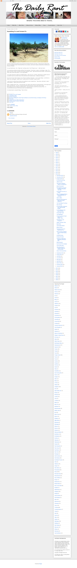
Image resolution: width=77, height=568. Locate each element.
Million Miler (57, 420)
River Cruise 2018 (58, 485)
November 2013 (60, 177)
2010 (57, 271)
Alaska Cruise (57, 289)
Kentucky (56, 394)
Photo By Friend (58, 473)
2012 (57, 268)
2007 (57, 276)
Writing (56, 529)
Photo (17, 105)
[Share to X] (9, 107)
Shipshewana (57, 489)
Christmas (56, 309)
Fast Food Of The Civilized (62, 243)
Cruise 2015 (57, 321)
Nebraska (56, 440)
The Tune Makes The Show (62, 203)
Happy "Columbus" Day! (61, 222)
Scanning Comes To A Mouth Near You (61, 229)
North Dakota (57, 457)
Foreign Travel (57, 354)
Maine (56, 402)
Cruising (56, 323)
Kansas (56, 392)
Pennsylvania (57, 469)
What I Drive (21, 25)
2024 (57, 155)
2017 (57, 167)
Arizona (11, 105)
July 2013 (59, 256)
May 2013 (59, 259)
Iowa (55, 388)
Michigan (56, 418)
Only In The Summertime (61, 250)
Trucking (56, 507)
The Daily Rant (64, 37)
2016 (57, 169)
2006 (57, 278)
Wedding (56, 523)
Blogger (40, 563)
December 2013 (60, 175)
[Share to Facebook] (11, 107)
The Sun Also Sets (60, 245)
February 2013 (60, 264)
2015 (57, 170)
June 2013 (59, 257)
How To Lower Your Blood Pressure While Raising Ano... (61, 232)
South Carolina (57, 495)
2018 (57, 165)
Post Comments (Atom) (31, 126)
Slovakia (56, 493)
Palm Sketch (57, 467)
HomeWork (57, 370)
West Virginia (57, 525)
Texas (56, 505)
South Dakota (57, 497)
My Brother (57, 434)
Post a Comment (11, 118)
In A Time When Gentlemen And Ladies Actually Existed (62, 207)
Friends (56, 360)
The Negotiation (60, 214)
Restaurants (57, 481)
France (56, 356)
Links (56, 398)
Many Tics (56, 404)
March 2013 (59, 262)
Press (44, 25)
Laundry (56, 396)
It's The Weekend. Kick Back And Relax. (61, 211)
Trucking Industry (58, 509)
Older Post (48, 123)
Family (56, 349)
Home (8, 25)
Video (56, 517)
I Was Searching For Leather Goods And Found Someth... (61, 248)
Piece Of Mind (57, 477)
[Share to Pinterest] (12, 107)
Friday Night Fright (60, 212)
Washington (57, 521)
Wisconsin (56, 527)
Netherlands (57, 442)
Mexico (56, 416)
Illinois (56, 380)
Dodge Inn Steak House (59, 335)
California (56, 303)
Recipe (56, 479)
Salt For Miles (59, 197)
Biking (56, 299)
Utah (55, 513)
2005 (57, 279)
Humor (56, 374)
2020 (57, 162)
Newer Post (9, 123)
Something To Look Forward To (60, 220)
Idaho (56, 378)
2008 (57, 274)
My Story (56, 438)
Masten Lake (57, 410)
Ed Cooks (56, 337)
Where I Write (38, 25)
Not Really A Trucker (58, 459)
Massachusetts (57, 408)
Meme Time (57, 414)
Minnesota (57, 422)
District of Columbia (58, 333)
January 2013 (59, 266)
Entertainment (57, 345)
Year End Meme (58, 533)
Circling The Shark (60, 236)
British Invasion (59, 227)
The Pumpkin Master (61, 225)
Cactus (14, 105)
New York (56, 451)
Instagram (56, 386)
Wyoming (56, 531)
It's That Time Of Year (61, 180)
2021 (57, 160)
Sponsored (57, 501)
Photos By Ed (57, 475)
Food (56, 353)
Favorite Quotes (51, 25)
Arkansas (56, 293)
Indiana (56, 384)
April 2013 (59, 261)
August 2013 (59, 254)
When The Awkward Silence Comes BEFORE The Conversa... (62, 195)
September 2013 (60, 252)
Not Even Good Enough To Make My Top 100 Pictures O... (62, 200)
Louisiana (56, 400)
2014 (57, 172)
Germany (56, 364)
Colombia (56, 311)
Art (55, 295)
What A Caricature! (60, 186)
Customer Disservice (58, 325)
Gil (10, 112)
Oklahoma (56, 463)
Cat (55, 307)
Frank (56, 358)
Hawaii (56, 366)
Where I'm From (29, 25)
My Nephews (57, 436)
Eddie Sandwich (60, 242)
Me (55, 412)
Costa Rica (57, 319)
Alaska (56, 287)
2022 (57, 159)
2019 (57, 164)
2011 (57, 269)
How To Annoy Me (58, 372)
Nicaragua (56, 453)
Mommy (56, 428)
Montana (56, 430)
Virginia (56, 519)
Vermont (56, 515)
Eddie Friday (57, 341)
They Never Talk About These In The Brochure (61, 184)
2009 (57, 273)
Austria (56, 297)
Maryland (56, 406)
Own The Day (59, 204)
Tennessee (57, 503)
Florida (56, 351)
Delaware (56, 331)
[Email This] (7, 107)
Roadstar (56, 487)
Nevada (56, 444)
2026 (57, 152)
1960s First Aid (59, 181)
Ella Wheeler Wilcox (58, 343)
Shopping (56, 491)
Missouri (56, 426)
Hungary (56, 376)
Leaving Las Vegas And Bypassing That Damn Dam (61, 239)
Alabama (56, 285)
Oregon (56, 465)
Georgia (56, 362)
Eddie (56, 339)
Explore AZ (57, 347)
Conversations (57, 317)
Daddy (56, 329)
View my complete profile (59, 46)
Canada (56, 305)
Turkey (56, 511)
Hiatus (56, 368)
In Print (56, 382)
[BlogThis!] (8, 107)
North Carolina (57, 455)
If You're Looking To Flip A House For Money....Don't (61, 217)
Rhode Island (57, 483)
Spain (56, 499)
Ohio (55, 461)
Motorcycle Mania (58, 432)
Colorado (56, 313)
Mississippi (57, 424)
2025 (57, 154)
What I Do (14, 25)
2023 (57, 157)
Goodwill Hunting (60, 235)
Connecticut (57, 315)
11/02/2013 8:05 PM (13, 115)
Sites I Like (59, 25)
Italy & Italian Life (58, 390)
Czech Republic (58, 327)
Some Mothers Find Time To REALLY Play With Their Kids (61, 188)
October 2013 (59, 178)
